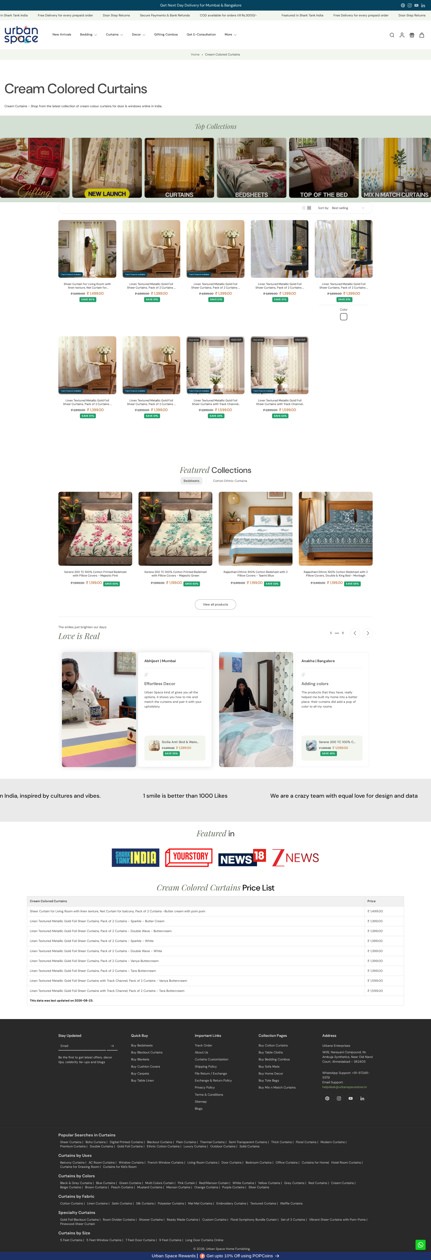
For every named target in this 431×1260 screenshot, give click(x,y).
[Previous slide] (355, 633)
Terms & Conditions (209, 1095)
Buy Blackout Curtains (147, 1052)
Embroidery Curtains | (232, 1203)
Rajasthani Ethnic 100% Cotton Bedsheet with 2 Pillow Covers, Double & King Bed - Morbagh (336, 573)
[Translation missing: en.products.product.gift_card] (412, 35)
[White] (344, 317)
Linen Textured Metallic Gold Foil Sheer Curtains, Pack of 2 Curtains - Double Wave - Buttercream (215, 285)
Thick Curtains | (282, 1142)
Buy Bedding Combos (274, 1059)
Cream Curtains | (343, 1183)
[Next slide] (368, 633)
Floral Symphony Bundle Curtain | (254, 1220)
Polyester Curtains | (172, 1203)
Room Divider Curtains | (119, 1220)
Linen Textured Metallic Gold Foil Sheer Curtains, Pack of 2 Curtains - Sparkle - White (279, 285)
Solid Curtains (249, 1146)
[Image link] (35, 168)
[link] (135, 857)
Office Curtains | (287, 1162)
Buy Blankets (140, 1059)
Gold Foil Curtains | (130, 1146)
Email (64, 1046)
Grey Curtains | (295, 1183)
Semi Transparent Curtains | (249, 1142)
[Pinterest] (403, 5)
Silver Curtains (258, 1187)
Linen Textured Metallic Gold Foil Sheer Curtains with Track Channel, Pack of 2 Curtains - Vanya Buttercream (215, 402)
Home (195, 54)
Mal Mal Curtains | (201, 1203)
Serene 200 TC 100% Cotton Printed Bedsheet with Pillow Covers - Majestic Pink (95, 573)
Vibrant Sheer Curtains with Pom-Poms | (338, 1220)
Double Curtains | (102, 1146)
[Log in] (402, 35)
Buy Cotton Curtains (273, 1045)
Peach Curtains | (123, 1187)
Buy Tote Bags (269, 1080)
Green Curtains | (131, 1183)
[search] (392, 34)
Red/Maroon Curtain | (214, 1183)
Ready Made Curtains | (183, 1220)
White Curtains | (244, 1183)
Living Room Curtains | (203, 1162)
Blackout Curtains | (160, 1142)
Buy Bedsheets (142, 1045)
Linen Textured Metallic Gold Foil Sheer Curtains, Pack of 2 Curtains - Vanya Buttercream (87, 402)
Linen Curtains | (98, 1203)
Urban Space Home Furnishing (228, 1249)
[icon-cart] (422, 34)
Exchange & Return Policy (213, 1080)
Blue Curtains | (106, 1183)
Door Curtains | (232, 1162)
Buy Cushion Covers (145, 1066)
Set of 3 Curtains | (294, 1220)
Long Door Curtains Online (204, 1240)
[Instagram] (409, 5)
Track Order (203, 1045)
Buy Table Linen (142, 1080)
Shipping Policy (206, 1066)
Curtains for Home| (315, 1162)
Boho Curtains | (96, 1142)
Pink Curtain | (187, 1183)
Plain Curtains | (187, 1142)
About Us (201, 1052)
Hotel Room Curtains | (347, 1162)
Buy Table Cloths (271, 1052)
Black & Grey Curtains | (77, 1183)
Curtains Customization (211, 1059)
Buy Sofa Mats (269, 1066)
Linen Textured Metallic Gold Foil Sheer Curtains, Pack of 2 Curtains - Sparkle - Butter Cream (151, 285)
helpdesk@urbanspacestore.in (344, 1087)
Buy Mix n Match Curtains (277, 1087)
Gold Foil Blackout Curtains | (80, 1220)
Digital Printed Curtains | (127, 1142)
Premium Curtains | (73, 1146)
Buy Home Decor (271, 1073)
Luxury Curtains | (196, 1146)
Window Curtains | (132, 1162)
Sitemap (201, 1102)
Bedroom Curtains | (259, 1162)
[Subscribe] (112, 1046)
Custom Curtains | (215, 1220)
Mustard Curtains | (150, 1187)
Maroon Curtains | (179, 1187)
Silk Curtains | (145, 1203)
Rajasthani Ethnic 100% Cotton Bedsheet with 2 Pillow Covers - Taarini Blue (256, 573)
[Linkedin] (423, 5)
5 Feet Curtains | (72, 1240)
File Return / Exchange (211, 1073)
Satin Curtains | (123, 1203)
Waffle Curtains (291, 1203)
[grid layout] (309, 208)
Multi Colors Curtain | (160, 1183)
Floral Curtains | (307, 1142)
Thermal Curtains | (213, 1142)
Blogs (198, 1108)
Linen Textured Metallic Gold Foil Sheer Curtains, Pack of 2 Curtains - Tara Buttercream (151, 402)
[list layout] (303, 208)
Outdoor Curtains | (223, 1146)
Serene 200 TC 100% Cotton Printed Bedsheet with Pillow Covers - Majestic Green (175, 573)
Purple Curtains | (234, 1187)
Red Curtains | (318, 1183)
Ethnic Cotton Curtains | (164, 1146)
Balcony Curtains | (73, 1162)
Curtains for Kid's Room (119, 1167)
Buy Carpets (140, 1073)
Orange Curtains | (207, 1187)
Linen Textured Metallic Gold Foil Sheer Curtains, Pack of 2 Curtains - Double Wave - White (343, 285)
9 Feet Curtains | (171, 1240)
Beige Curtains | (71, 1187)
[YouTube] (416, 5)
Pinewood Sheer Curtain (77, 1224)
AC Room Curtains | (102, 1162)
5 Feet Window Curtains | (104, 1240)
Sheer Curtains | (71, 1142)
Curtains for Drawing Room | (80, 1167)
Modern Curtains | (333, 1142)
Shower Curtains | (151, 1220)
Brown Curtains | (97, 1187)
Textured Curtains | (264, 1203)
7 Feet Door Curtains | (141, 1240)
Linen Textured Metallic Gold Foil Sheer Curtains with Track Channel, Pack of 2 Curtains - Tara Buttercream (279, 402)
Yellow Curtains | (270, 1183)
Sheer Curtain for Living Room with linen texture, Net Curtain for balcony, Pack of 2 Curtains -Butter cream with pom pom (87, 285)
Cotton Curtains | (72, 1203)
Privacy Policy (205, 1087)
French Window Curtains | (166, 1162)
